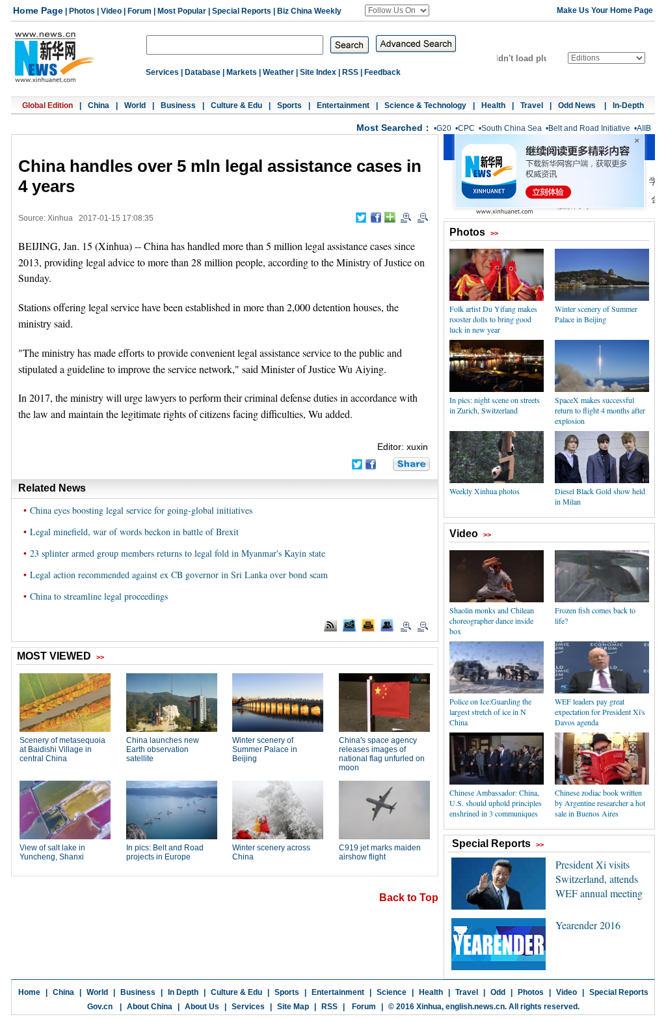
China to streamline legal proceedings (99, 596)
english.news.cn (475, 1006)
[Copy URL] (386, 625)
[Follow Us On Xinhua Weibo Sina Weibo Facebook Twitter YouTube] (397, 10)
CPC (466, 128)
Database (202, 72)
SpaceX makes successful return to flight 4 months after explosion (600, 410)
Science (391, 992)
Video (111, 11)
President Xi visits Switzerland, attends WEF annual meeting (599, 879)
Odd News (578, 105)
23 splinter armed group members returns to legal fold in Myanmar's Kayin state (177, 553)
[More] (389, 217)
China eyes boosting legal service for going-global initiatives (141, 510)
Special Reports (241, 11)
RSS (350, 72)
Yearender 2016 (587, 925)
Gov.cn (100, 1006)
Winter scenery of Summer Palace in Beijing (596, 313)
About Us (202, 1006)
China (98, 105)
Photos (82, 11)
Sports (289, 105)
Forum (139, 11)
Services (162, 72)
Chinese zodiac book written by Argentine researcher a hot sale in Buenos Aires (600, 802)
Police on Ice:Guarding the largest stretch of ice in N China (490, 711)
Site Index (318, 72)
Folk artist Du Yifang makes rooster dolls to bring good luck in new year (493, 319)
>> (494, 233)
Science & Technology (425, 105)
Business (178, 105)
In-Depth (628, 105)
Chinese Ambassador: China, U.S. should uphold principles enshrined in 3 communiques (495, 802)
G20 (443, 128)
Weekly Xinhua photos (484, 491)
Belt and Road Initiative (589, 128)
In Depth (183, 992)
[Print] (368, 625)
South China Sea (511, 128)
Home (29, 992)
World (135, 105)
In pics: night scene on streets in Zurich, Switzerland (494, 405)
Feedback (382, 72)
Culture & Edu (236, 105)
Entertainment (343, 105)
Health (493, 105)
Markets (241, 72)
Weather (278, 72)
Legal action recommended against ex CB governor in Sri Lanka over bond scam (179, 574)
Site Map (293, 1006)
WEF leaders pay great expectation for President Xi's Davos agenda (600, 711)
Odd (497, 992)
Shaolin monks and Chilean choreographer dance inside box (491, 620)
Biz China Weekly (309, 11)
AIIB (644, 128)
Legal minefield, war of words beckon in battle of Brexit (134, 531)
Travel (531, 105)
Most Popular (181, 11)
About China (149, 1006)
